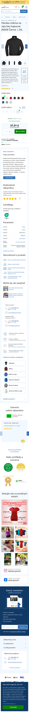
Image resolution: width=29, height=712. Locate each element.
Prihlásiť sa (22, 627)
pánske (23, 229)
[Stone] (11, 102)
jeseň (21, 242)
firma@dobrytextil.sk (14, 325)
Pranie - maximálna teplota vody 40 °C (17, 259)
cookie (8, 694)
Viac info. (9, 195)
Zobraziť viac (4, 85)
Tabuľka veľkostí (23, 107)
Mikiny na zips (22, 17)
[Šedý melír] (7, 102)
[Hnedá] (18, 98)
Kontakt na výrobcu (8, 251)
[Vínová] (22, 98)
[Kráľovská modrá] (3, 102)
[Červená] (11, 98)
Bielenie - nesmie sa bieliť (13, 264)
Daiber (23, 227)
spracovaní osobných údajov (18, 631)
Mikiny (14, 17)
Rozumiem (13, 707)
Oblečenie (7, 17)
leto (18, 242)
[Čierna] (3, 98)
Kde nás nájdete (15, 667)
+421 (13, 308)
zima (24, 242)
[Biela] (7, 98)
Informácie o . (14, 631)
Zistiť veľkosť (9, 177)
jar (16, 242)
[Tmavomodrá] (15, 98)
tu (14, 703)
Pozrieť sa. (22, 2)
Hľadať (24, 11)
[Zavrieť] (28, 2)
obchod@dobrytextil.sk (14, 312)
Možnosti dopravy (15, 121)
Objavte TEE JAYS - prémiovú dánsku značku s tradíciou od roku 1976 (16, 295)
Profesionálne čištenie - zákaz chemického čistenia (15, 277)
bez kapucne (22, 238)
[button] (26, 46)
